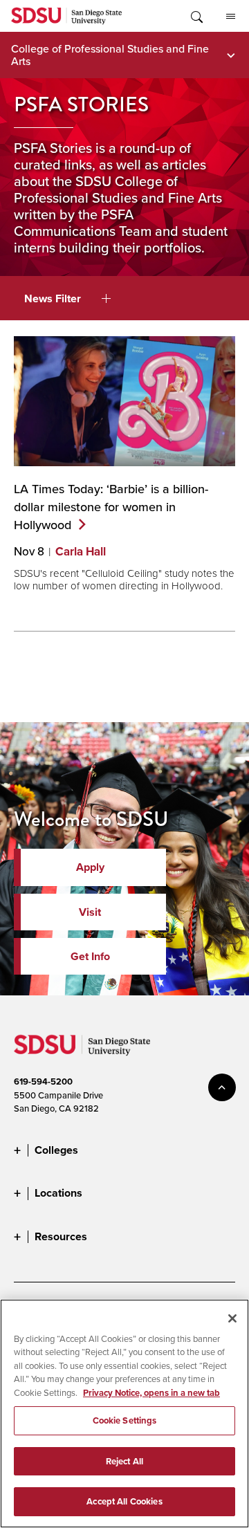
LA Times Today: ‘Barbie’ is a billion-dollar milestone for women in (111, 506)
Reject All (124, 1461)
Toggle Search (196, 16)
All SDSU (230, 16)
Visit (90, 912)
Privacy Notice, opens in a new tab (151, 1392)
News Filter (52, 298)
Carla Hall (80, 551)
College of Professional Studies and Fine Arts (110, 54)
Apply (90, 867)
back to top (222, 1087)
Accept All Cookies (124, 1501)
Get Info (90, 956)
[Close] (232, 1318)
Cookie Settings (125, 1420)
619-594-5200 (43, 1081)
